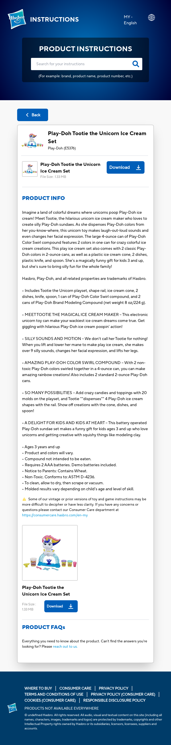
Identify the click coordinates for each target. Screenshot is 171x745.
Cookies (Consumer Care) (50, 700)
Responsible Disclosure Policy (114, 700)
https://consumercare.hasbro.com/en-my (55, 515)
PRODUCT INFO (43, 198)
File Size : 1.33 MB (53, 177)
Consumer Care (75, 688)
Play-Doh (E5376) (62, 148)
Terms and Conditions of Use (53, 694)
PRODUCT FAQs (43, 627)
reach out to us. (65, 646)
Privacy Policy (113, 688)
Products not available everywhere (61, 708)
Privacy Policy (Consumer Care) (123, 694)
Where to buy (38, 688)
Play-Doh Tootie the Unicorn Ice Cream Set (97, 137)
